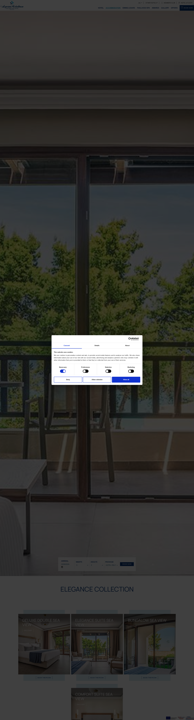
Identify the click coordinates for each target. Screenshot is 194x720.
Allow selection (97, 379)
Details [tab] (97, 345)
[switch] (86, 371)
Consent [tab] (67, 345)
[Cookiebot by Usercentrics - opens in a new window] (131, 338)
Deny (68, 379)
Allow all (126, 379)
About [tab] (127, 345)
